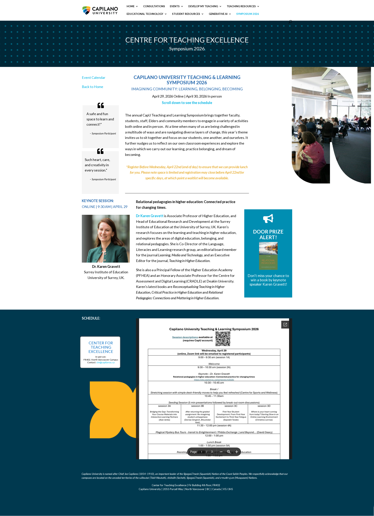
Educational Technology (145, 13)
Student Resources (186, 13)
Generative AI (218, 13)
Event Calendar (93, 77)
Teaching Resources (241, 6)
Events (175, 6)
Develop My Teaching (203, 6)
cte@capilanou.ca (105, 362)
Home (130, 6)
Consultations (154, 6)
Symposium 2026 (247, 13)
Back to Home (92, 86)
